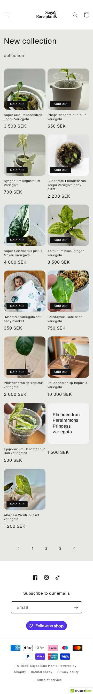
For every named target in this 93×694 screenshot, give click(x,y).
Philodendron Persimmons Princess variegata (66, 423)
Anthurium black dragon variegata (66, 253)
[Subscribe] (76, 607)
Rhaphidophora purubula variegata (67, 117)
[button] (6, 15)
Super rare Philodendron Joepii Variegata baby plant (67, 185)
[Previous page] (18, 548)
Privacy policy (68, 672)
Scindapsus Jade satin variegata (65, 319)
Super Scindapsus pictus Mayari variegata (23, 253)
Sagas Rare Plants (44, 666)
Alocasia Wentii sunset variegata (21, 517)
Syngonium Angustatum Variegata (22, 183)
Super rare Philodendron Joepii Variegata (23, 117)
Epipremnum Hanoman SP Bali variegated (24, 451)
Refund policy (41, 672)
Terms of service (48, 680)
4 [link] (74, 548)
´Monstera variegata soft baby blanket (22, 319)
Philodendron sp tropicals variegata (24, 385)
